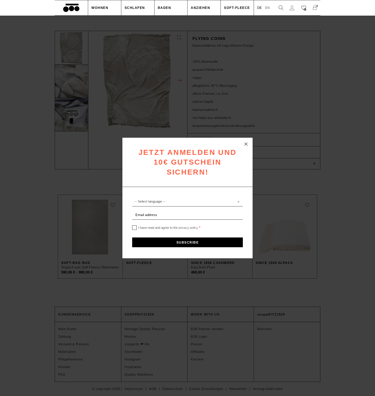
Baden (164, 8)
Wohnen (99, 8)
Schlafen (135, 8)
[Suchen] (281, 7)
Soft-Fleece (237, 8)
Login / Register (292, 7)
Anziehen (200, 8)
